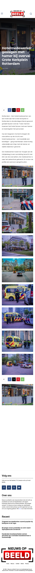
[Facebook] (9, 110)
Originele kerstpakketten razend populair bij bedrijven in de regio (17, 522)
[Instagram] (9, 487)
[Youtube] (19, 487)
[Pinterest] (18, 110)
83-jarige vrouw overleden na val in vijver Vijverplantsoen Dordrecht (16, 528)
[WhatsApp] (22, 110)
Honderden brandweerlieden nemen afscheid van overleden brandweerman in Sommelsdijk (16, 535)
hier (20, 508)
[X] (14, 110)
